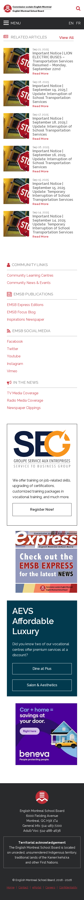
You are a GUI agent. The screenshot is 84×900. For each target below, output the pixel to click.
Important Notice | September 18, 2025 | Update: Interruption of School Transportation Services (52, 126)
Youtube (13, 356)
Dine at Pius (42, 669)
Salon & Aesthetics (42, 685)
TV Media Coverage (22, 393)
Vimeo (12, 371)
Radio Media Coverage (25, 400)
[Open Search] (78, 8)
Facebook (15, 342)
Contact (23, 887)
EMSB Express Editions (25, 305)
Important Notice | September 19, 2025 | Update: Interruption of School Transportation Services (52, 94)
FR (78, 23)
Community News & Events (29, 283)
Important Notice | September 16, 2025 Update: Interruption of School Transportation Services (52, 159)
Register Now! (42, 509)
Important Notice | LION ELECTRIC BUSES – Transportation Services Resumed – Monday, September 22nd (53, 61)
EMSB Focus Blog (21, 312)
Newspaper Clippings (24, 408)
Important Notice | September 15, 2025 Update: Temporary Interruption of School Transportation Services (53, 192)
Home (10, 887)
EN (71, 23)
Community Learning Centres (30, 275)
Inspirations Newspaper (25, 320)
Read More (40, 73)
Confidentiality (68, 887)
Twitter (12, 349)
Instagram (15, 364)
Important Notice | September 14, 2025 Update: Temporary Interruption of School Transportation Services (53, 224)
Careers (50, 887)
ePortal (36, 887)
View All (66, 37)
